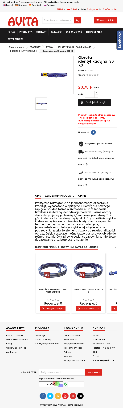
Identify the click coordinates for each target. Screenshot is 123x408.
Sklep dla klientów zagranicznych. (41, 2)
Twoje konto (73, 328)
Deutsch (23, 5)
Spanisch (37, 5)
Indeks (82, 70)
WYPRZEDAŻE (15, 39)
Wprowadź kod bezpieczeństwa (56, 378)
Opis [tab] (38, 196)
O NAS (11, 32)
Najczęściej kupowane (47, 343)
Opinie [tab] (82, 196)
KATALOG (56, 32)
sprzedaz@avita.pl (103, 360)
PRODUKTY (25, 32)
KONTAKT (41, 32)
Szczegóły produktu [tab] (59, 196)
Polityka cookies (14, 335)
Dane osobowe (72, 335)
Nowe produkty (43, 339)
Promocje (40, 335)
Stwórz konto (109, 9)
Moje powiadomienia (75, 360)
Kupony (68, 356)
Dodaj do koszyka (94, 102)
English (10, 5)
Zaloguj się (92, 9)
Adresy (67, 352)
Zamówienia (70, 339)
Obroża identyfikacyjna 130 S (88, 290)
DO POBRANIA (94, 32)
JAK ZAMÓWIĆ (74, 32)
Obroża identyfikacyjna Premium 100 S (53, 290)
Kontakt (99, 328)
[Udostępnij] (93, 132)
